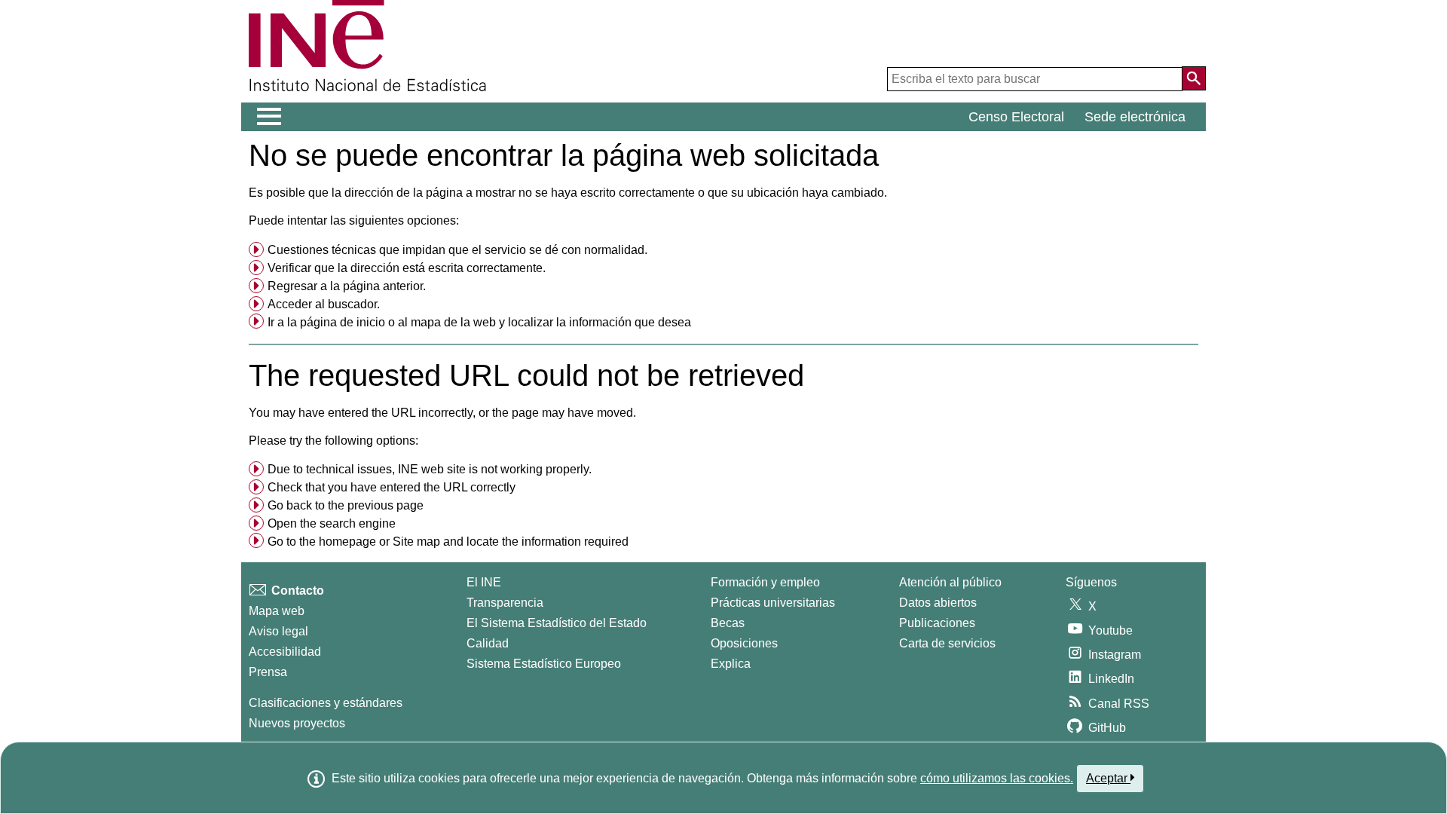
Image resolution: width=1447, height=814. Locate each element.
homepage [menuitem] (347, 541)
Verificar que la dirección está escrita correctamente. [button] (407, 268)
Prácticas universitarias (773, 602)
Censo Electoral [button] (1016, 116)
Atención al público (950, 582)
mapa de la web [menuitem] (453, 322)
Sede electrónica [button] (1134, 116)
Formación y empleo (765, 582)
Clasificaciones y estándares (325, 702)
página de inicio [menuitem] (342, 322)
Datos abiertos (938, 602)
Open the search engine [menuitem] (332, 523)
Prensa (268, 672)
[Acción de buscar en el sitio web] (1194, 78)
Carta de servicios (947, 643)
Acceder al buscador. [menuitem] (324, 304)
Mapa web (276, 610)
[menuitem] (723, 250)
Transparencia (505, 602)
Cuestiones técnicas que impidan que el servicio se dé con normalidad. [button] (457, 249)
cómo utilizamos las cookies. (996, 778)
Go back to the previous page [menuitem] (346, 505)
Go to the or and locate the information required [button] (448, 541)
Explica (731, 663)
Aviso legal (278, 631)
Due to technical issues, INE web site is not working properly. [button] (430, 469)
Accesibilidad (285, 651)
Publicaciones (937, 623)
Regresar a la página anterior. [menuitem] (347, 286)
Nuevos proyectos (297, 723)
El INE (484, 582)
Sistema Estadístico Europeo (544, 663)
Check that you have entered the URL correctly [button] (391, 487)
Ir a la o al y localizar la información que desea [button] (479, 322)
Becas (728, 623)
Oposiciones (744, 643)
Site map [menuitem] (416, 541)
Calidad (488, 643)
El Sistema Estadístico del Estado (557, 623)
